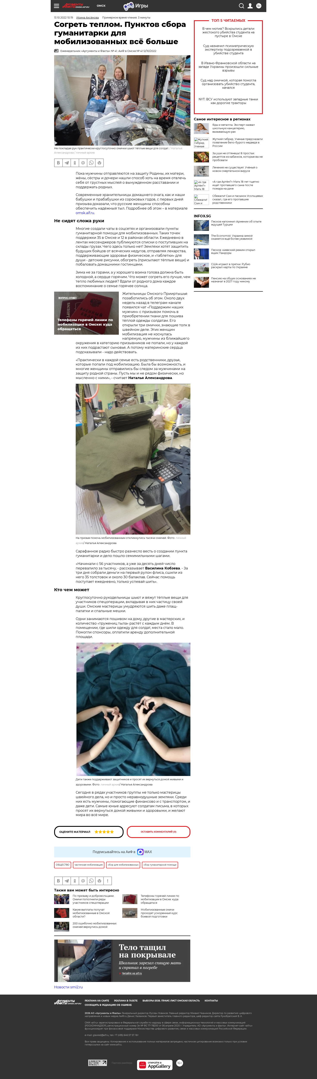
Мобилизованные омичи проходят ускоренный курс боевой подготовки (159, 913)
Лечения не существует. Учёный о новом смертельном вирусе (234, 169)
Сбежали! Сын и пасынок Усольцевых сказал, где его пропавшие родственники (237, 199)
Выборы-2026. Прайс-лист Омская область (171, 1000)
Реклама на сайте (97, 1000)
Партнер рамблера (122, 1063)
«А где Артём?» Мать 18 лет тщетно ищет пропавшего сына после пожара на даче (235, 185)
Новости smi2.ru (68, 987)
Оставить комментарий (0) (158, 831)
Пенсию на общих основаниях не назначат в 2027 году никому (233, 280)
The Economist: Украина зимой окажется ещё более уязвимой (232, 237)
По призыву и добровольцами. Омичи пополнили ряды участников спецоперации (93, 899)
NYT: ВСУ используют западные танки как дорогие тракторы (228, 101)
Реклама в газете (126, 1000)
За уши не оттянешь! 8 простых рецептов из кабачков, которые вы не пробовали (237, 157)
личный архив (110, 784)
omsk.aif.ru (85, 213)
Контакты (211, 1000)
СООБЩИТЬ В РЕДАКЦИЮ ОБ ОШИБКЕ (108, 1005)
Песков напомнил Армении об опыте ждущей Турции (236, 223)
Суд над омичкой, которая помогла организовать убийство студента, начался (228, 84)
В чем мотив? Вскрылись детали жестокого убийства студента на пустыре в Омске (228, 32)
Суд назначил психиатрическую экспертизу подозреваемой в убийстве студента (228, 49)
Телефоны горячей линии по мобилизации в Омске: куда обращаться (160, 899)
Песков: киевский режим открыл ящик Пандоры (233, 252)
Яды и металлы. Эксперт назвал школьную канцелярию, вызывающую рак (233, 128)
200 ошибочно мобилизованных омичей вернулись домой (94, 925)
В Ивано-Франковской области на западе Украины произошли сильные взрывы (228, 66)
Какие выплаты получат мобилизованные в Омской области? (91, 913)
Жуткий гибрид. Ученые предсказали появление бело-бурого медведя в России (237, 142)
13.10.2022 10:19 (63, 17)
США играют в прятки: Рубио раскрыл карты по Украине (230, 266)
